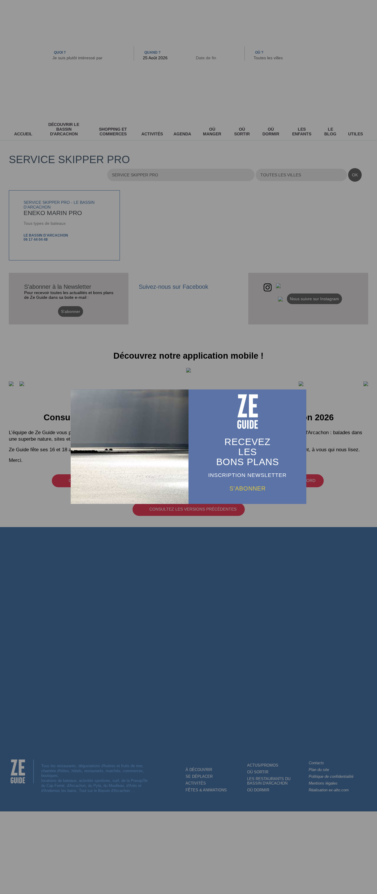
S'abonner (247, 488)
